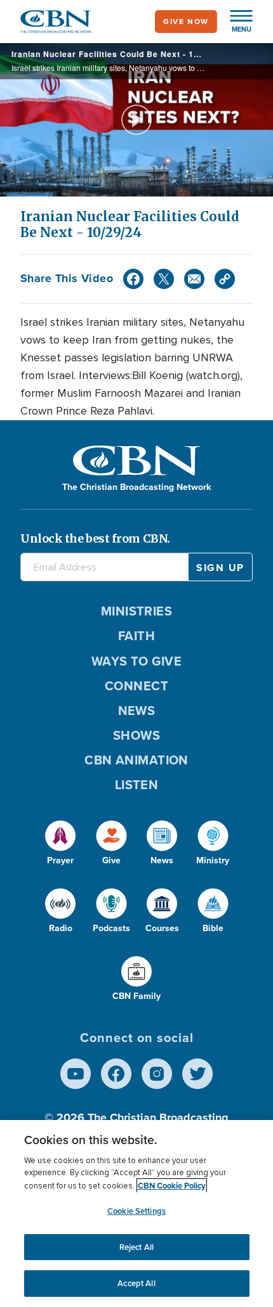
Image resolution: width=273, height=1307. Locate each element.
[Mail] (194, 279)
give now (186, 21)
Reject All (136, 1247)
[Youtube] (75, 1074)
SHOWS (136, 735)
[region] (136, 1213)
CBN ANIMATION (136, 759)
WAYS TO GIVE (136, 661)
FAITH (136, 635)
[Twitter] (164, 279)
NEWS (137, 710)
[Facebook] (133, 279)
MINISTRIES (137, 611)
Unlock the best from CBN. (95, 538)
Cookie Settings (136, 1211)
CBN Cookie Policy (172, 1186)
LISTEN (137, 784)
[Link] (225, 279)
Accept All (136, 1283)
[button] (235, 21)
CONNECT (136, 685)
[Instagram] (157, 1074)
